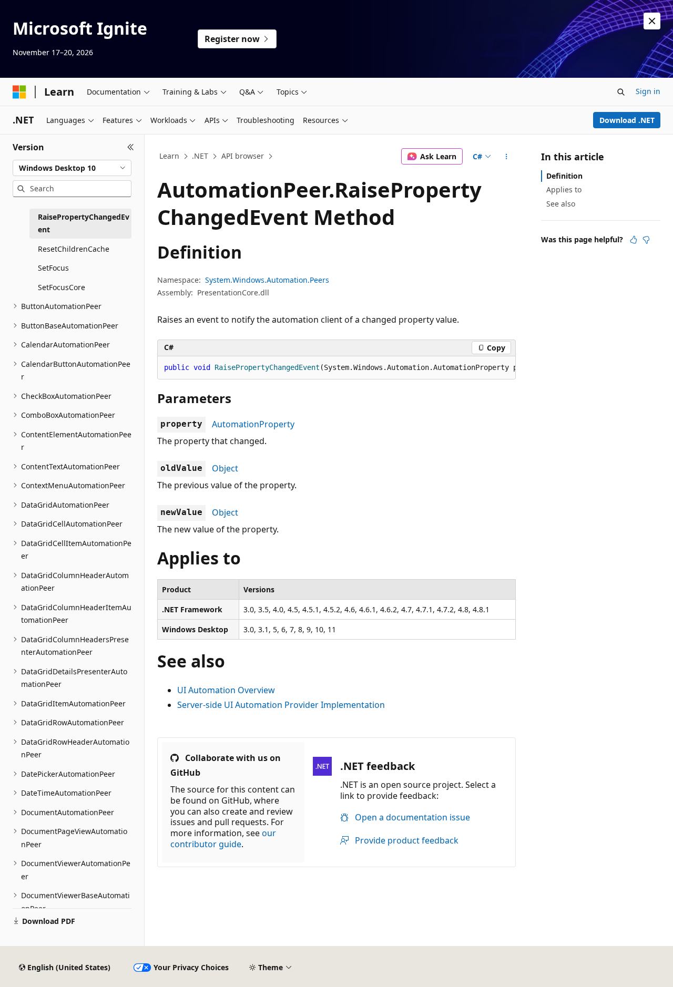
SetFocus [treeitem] (53, 268)
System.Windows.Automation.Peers (267, 280)
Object (225, 468)
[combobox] (72, 168)
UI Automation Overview (226, 690)
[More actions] (506, 156)
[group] (336, 367)
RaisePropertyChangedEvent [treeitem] (83, 223)
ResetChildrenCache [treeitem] (73, 249)
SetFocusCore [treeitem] (61, 287)
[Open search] (620, 92)
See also (560, 204)
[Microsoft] (19, 92)
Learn (169, 156)
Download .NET (627, 120)
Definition (564, 176)
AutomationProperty (253, 424)
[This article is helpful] (633, 239)
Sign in (648, 91)
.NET (200, 156)
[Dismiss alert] (652, 21)
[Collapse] (130, 147)
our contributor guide (223, 838)
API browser (242, 156)
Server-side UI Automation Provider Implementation (281, 705)
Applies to (564, 189)
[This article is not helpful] (646, 239)
